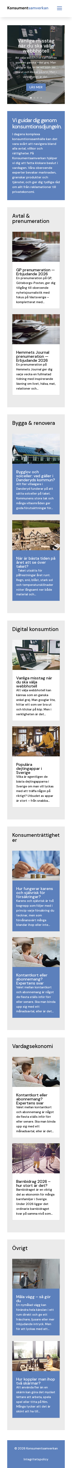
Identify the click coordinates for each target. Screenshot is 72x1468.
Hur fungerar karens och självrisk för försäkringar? (34, 892)
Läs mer (36, 87)
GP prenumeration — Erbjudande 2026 (35, 272)
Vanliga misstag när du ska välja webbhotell (36, 45)
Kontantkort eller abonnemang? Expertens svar (32, 979)
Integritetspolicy (36, 1459)
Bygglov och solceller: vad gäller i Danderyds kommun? (35, 475)
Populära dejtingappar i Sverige (29, 768)
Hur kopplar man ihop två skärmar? (35, 1381)
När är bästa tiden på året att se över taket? (35, 562)
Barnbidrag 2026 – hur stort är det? (33, 1183)
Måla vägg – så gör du (33, 1298)
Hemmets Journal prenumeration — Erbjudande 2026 (32, 356)
